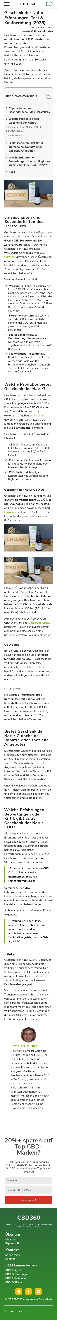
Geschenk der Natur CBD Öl (25, 127)
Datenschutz (45, 1299)
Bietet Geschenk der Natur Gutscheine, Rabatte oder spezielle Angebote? (26, 147)
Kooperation (12, 1255)
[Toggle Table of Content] (47, 96)
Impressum (30, 1299)
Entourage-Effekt (39, 623)
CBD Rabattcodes (16, 1278)
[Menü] (8, 4)
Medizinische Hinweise (15, 1311)
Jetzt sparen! (28, 1200)
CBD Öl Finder (14, 1282)
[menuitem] (8, 4)
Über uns (10, 1239)
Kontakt (10, 1259)
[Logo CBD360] (27, 4)
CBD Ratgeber (14, 1270)
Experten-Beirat (14, 1243)
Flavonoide (10, 512)
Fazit (12, 172)
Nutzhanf (10, 257)
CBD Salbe (16, 131)
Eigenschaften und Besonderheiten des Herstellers (29, 110)
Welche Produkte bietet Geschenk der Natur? (24, 120)
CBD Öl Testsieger (16, 1274)
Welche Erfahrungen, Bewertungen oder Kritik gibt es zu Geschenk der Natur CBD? (29, 161)
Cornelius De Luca (44, 27)
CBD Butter (16, 135)
